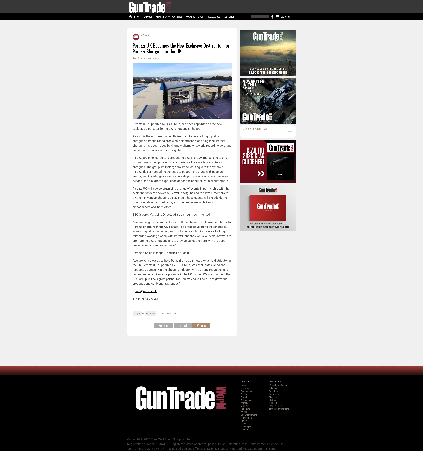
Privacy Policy (275, 406)
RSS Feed (273, 400)
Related (163, 325)
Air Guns (245, 394)
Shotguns (245, 430)
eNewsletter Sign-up (278, 385)
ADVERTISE (177, 16)
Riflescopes (246, 427)
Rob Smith (139, 58)
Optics (244, 421)
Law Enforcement (249, 415)
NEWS (137, 16)
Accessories (246, 391)
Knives (244, 412)
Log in (137, 313)
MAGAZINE (190, 16)
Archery (244, 403)
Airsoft (244, 397)
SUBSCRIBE (228, 16)
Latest (182, 325)
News (144, 35)
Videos (201, 325)
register (150, 313)
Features (245, 388)
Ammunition (246, 400)
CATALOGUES (214, 16)
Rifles (243, 424)
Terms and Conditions (279, 409)
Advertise (273, 391)
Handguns (245, 409)
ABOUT (201, 16)
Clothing (244, 406)
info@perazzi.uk (146, 291)
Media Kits (274, 403)
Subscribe (273, 388)
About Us (273, 397)
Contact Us (274, 394)
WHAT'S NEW (161, 16)
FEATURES (147, 16)
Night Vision (246, 418)
